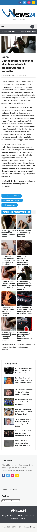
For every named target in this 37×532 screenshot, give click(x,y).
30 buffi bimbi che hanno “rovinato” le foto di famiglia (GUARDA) (24, 392)
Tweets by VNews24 (9, 490)
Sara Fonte (11, 76)
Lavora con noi (29, 516)
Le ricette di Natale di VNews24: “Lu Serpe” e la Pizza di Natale (23, 411)
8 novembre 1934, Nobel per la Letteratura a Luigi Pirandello (24, 370)
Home (3, 344)
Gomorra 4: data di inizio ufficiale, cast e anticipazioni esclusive (24, 433)
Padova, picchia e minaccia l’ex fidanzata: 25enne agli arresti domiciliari (18, 183)
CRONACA (5, 57)
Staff (20, 516)
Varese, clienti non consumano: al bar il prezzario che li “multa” (23, 443)
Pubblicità (14, 518)
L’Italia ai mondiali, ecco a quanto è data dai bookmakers (23, 402)
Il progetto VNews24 (9, 516)
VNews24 (18, 511)
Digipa (32, 527)
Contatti (23, 518)
